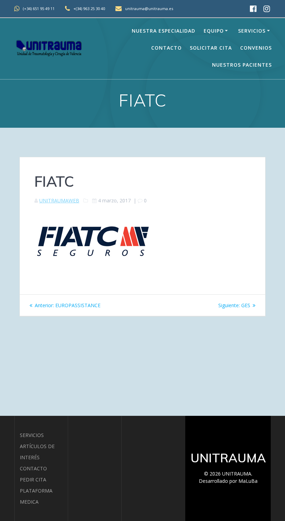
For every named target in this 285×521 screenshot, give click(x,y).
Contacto (166, 47)
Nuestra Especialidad (163, 30)
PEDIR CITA (33, 479)
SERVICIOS (32, 435)
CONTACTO (33, 468)
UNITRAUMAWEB (59, 200)
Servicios (252, 30)
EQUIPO (214, 30)
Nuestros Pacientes (242, 64)
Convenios (256, 47)
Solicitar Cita (211, 47)
